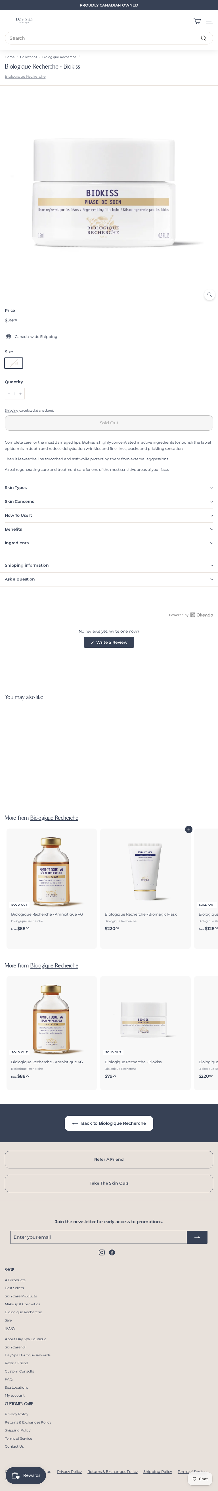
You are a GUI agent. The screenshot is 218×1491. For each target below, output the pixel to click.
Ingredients (16, 542)
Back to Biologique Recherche (113, 1123)
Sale (8, 1320)
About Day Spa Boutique (25, 1339)
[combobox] (109, 38)
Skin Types (16, 487)
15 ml (13, 363)
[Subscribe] (197, 1237)
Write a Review (114, 643)
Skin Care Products (21, 1296)
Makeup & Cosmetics (22, 1304)
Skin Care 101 (15, 1347)
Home (9, 57)
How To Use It (18, 515)
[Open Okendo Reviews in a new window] (191, 615)
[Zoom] (209, 294)
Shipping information (27, 565)
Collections (28, 57)
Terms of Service (18, 1438)
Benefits (13, 529)
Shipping (11, 410)
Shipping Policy (18, 1430)
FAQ (8, 1379)
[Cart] (197, 21)
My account (15, 1395)
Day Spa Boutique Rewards (28, 1355)
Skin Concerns (19, 501)
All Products (15, 1280)
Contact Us (14, 1446)
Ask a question (20, 579)
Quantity (14, 381)
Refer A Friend (108, 1159)
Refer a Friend (16, 1363)
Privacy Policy (16, 1414)
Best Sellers (14, 1288)
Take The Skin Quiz (109, 1183)
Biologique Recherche (59, 57)
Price (10, 310)
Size (9, 351)
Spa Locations (16, 1387)
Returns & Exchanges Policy (28, 1422)
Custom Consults (19, 1371)
